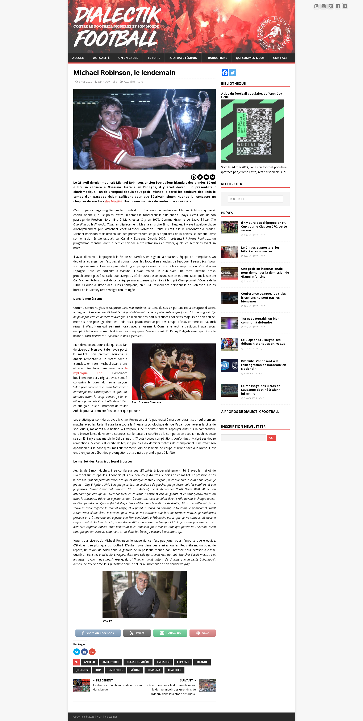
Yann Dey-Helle (107, 81)
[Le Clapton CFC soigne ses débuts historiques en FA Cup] (229, 348)
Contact (280, 58)
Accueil (78, 58)
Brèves (227, 213)
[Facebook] (193, 177)
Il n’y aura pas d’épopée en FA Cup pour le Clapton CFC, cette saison (264, 226)
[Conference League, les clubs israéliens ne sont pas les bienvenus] (229, 302)
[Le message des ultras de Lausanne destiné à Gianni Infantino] (229, 394)
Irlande (202, 662)
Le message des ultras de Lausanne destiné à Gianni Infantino (261, 389)
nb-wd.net (111, 716)
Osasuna (154, 670)
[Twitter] (200, 177)
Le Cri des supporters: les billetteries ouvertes (260, 249)
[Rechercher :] (255, 199)
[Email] (206, 177)
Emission (163, 662)
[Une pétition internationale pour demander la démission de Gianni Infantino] (229, 277)
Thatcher (174, 670)
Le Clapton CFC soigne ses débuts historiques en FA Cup (263, 342)
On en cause (128, 58)
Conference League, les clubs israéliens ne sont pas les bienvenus (263, 297)
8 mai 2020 (85, 81)
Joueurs (82, 670)
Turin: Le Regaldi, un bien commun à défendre (260, 320)
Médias (135, 670)
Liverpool (115, 670)
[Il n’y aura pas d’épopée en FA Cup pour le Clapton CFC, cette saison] (229, 231)
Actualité (101, 58)
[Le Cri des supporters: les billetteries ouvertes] (229, 256)
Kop (98, 670)
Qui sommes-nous (250, 58)
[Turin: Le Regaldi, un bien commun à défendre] (229, 327)
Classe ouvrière (138, 662)
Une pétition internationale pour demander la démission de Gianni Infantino (265, 272)
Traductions (216, 58)
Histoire (153, 58)
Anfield (89, 662)
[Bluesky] (212, 177)
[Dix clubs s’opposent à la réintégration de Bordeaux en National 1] (229, 369)
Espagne (183, 662)
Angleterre (111, 662)
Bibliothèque (233, 83)
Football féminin (183, 58)
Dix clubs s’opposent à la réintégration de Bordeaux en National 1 (263, 365)
